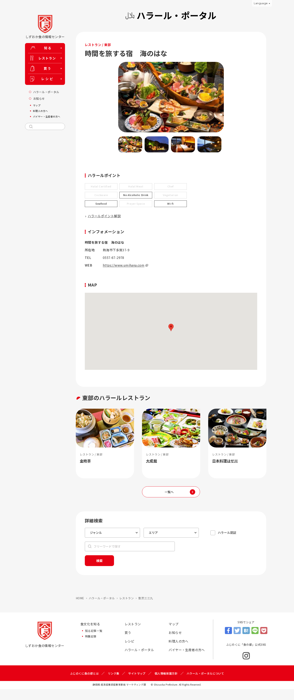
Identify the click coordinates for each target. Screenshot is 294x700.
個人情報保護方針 (166, 673)
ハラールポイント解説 (104, 215)
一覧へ (169, 492)
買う (128, 632)
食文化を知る (90, 624)
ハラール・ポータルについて (205, 673)
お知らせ (175, 632)
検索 (99, 560)
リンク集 (113, 673)
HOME (80, 598)
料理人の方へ (178, 641)
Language (261, 3)
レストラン (126, 598)
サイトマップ (136, 673)
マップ (173, 624)
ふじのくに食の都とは (84, 673)
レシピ (129, 641)
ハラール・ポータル (102, 598)
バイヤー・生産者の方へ (187, 649)
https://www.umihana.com (123, 265)
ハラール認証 (227, 532)
